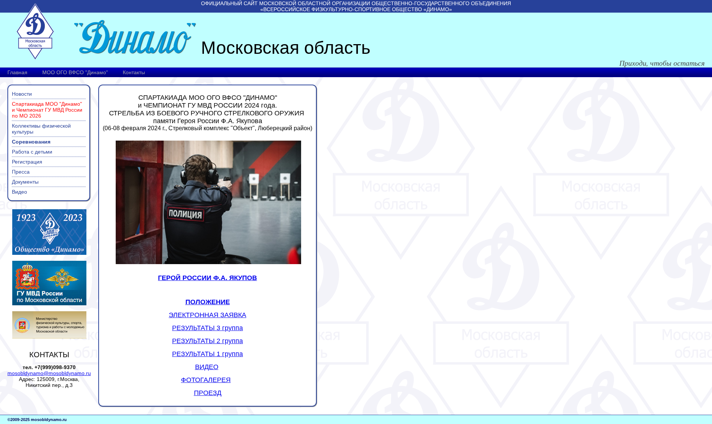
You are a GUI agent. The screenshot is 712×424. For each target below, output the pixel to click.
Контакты (134, 72)
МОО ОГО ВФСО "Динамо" (75, 72)
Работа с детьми (32, 152)
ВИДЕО (206, 367)
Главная (17, 72)
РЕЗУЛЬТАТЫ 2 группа (207, 341)
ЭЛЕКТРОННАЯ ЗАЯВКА (207, 315)
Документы (25, 182)
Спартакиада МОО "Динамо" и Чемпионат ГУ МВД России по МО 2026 (47, 110)
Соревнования (31, 142)
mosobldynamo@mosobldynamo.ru (49, 373)
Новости (22, 94)
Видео (19, 192)
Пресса (21, 172)
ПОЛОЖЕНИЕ (207, 302)
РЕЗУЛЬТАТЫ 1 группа (207, 354)
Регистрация (27, 162)
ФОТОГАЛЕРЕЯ (206, 380)
